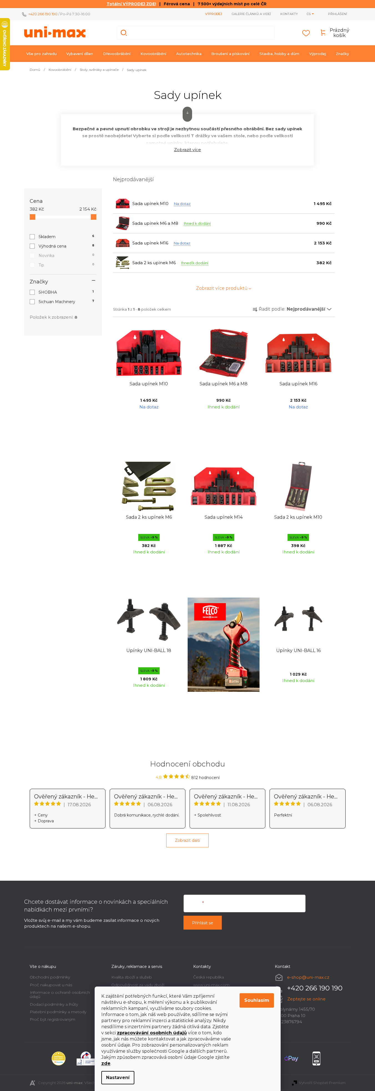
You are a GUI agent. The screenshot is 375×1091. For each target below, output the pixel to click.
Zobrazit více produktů (222, 288)
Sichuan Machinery (66, 301)
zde (105, 1063)
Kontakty (289, 14)
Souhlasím (256, 1000)
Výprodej (213, 14)
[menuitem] (41, 53)
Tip (66, 265)
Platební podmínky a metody (58, 1011)
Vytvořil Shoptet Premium (322, 1082)
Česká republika (208, 977)
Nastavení (118, 1077)
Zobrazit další (187, 840)
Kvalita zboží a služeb (131, 977)
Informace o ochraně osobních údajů (60, 994)
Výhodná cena (66, 246)
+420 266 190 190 (42, 14)
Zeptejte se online (306, 999)
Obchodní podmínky (50, 977)
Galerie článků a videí (251, 14)
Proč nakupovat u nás (51, 984)
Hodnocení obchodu (187, 764)
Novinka (66, 255)
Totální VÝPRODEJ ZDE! (131, 3)
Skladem (66, 236)
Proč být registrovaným (52, 1019)
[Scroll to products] (187, 114)
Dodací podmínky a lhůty (54, 1004)
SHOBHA (66, 292)
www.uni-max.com (211, 984)
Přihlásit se (202, 922)
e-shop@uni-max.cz (308, 977)
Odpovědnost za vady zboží (137, 984)
